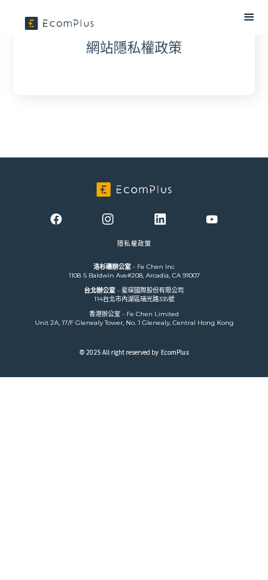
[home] (59, 23)
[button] (180, 17)
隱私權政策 (134, 244)
